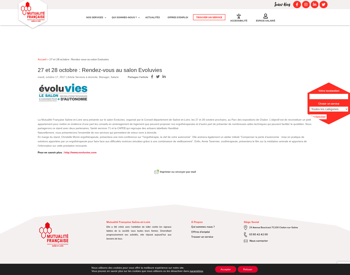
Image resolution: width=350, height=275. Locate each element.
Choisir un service (328, 104)
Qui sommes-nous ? (124, 17)
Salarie (115, 77)
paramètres (196, 271)
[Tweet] (159, 76)
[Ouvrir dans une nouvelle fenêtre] (296, 4)
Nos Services (94, 17)
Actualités (152, 17)
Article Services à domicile (82, 77)
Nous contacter (259, 241)
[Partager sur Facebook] (153, 76)
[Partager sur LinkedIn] (165, 76)
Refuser (247, 269)
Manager (104, 77)
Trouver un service (209, 17)
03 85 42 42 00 (258, 234)
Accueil (42, 59)
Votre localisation (328, 91)
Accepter (226, 269)
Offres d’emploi (178, 17)
